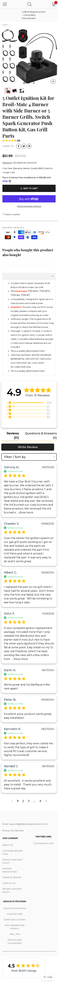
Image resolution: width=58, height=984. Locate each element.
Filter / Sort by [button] (14, 456)
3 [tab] (33, 83)
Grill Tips (14, 934)
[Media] (53, 81)
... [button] (24, 512)
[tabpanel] (29, 57)
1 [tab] (24, 83)
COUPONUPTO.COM (43, 843)
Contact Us (8, 883)
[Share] (18, 146)
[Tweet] (23, 146)
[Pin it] (29, 146)
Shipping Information (9, 870)
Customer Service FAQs (12, 852)
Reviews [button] (13, 436)
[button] (11, 140)
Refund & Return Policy (11, 890)
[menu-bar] (5, 4)
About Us (7, 845)
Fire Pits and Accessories (15, 941)
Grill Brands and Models (14, 927)
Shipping (7, 162)
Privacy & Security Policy (12, 861)
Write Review (28, 447)
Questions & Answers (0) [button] (41, 436)
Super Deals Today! (14, 919)
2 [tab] (29, 83)
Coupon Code (15, 914)
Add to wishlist (12, 214)
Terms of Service (11, 877)
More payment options (29, 206)
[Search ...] (29, 4)
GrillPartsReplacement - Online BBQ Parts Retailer (30, 15)
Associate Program (14, 908)
